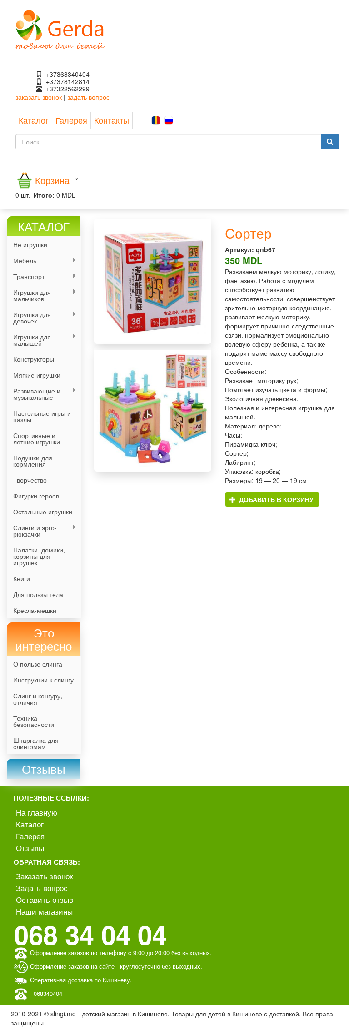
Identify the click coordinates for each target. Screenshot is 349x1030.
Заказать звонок (44, 875)
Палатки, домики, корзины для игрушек (39, 556)
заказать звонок (38, 96)
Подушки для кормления (32, 460)
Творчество (30, 479)
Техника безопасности (33, 721)
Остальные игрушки (42, 511)
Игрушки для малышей (29, 340)
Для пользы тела (38, 594)
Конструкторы (33, 358)
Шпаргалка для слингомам (36, 743)
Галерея (71, 120)
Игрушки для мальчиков (29, 295)
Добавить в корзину (275, 499)
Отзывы (30, 847)
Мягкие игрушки (36, 374)
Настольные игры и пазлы (42, 416)
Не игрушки (30, 244)
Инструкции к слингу (43, 679)
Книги (21, 578)
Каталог (34, 120)
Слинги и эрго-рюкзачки (32, 530)
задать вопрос (88, 96)
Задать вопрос (42, 887)
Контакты (111, 120)
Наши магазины (44, 911)
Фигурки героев (36, 495)
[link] (43, 769)
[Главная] (60, 29)
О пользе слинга (37, 663)
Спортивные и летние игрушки (36, 438)
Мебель (21, 260)
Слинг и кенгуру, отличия (37, 699)
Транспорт (26, 276)
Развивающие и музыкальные (33, 394)
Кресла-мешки (34, 610)
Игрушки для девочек (29, 317)
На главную (36, 812)
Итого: (44, 194)
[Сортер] (152, 281)
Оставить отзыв (44, 899)
